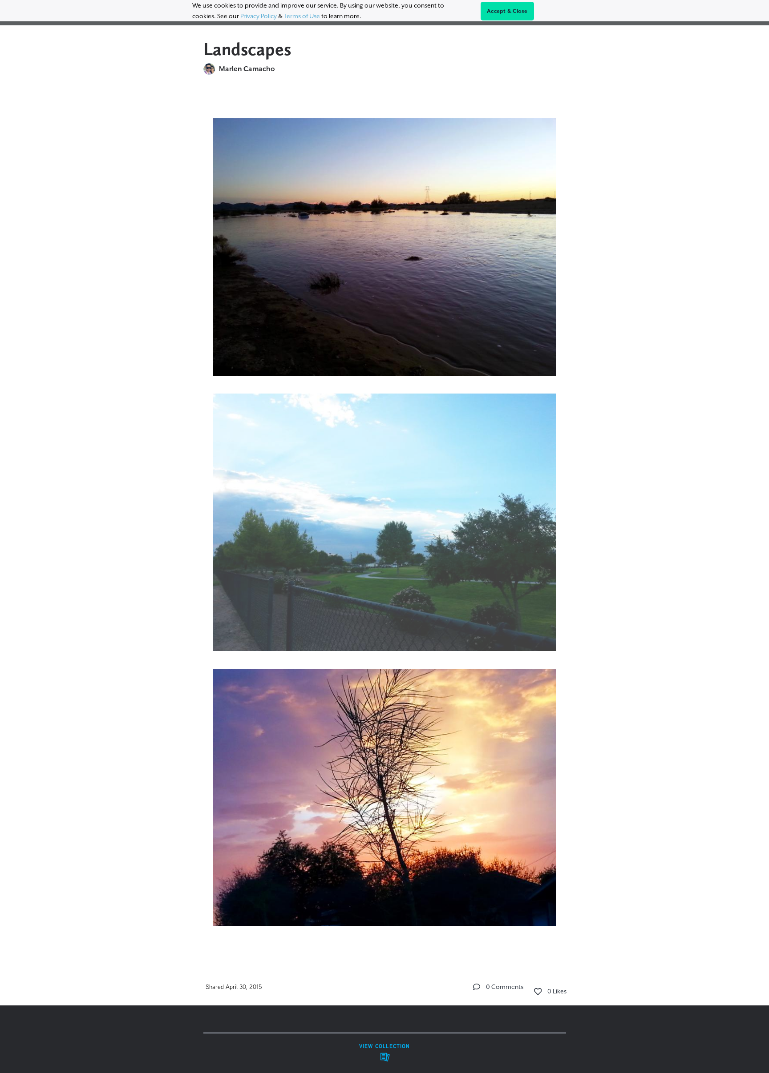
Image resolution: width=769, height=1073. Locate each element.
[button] (476, 986)
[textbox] (384, 518)
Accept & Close (507, 11)
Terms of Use (302, 16)
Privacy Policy (258, 16)
